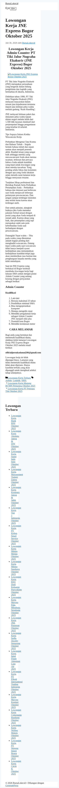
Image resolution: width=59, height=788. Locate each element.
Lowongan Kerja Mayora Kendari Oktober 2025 (16, 701)
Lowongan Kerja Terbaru (19, 378)
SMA (23, 380)
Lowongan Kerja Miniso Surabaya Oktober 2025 (16, 568)
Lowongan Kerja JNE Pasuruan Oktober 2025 (16, 624)
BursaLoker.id (11, 3)
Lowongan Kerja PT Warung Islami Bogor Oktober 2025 (16, 749)
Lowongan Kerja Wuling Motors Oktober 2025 (16, 731)
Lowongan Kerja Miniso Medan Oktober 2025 (16, 552)
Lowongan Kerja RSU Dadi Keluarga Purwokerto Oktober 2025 (16, 586)
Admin (8, 380)
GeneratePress (11, 785)
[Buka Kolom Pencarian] (7, 8)
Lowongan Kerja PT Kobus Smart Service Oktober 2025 (16, 534)
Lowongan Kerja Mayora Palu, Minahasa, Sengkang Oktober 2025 (16, 606)
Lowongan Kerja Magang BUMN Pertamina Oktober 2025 (20, 384)
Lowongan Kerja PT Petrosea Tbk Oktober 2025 (20, 389)
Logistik (16, 380)
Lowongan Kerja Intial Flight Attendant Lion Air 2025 (16, 660)
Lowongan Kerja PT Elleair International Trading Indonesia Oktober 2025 (16, 681)
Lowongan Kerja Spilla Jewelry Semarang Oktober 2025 (16, 641)
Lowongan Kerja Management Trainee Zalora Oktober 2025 (17, 477)
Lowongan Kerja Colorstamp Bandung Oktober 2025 (16, 716)
